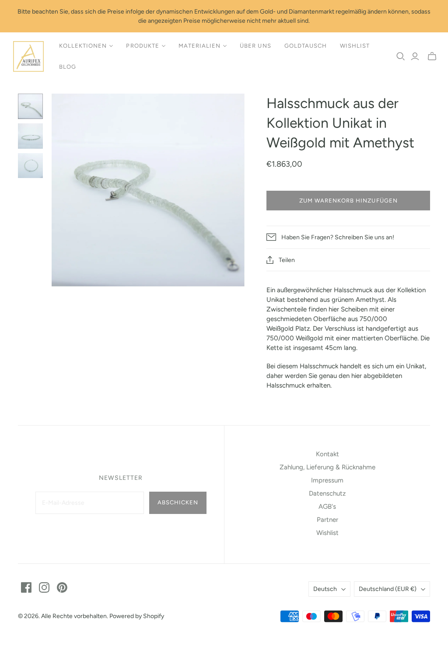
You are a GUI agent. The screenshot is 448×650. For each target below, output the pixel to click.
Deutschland (387, 589)
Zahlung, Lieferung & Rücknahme (327, 467)
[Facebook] (26, 587)
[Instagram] (44, 587)
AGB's (327, 506)
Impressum (327, 480)
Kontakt (327, 454)
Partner (327, 520)
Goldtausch (305, 45)
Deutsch (325, 589)
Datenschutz (327, 493)
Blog (67, 66)
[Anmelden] (415, 56)
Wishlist (355, 45)
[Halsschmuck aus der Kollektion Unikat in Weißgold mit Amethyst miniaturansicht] (30, 106)
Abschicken (178, 502)
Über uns (255, 45)
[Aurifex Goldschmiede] (28, 56)
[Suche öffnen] (400, 56)
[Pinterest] (62, 587)
